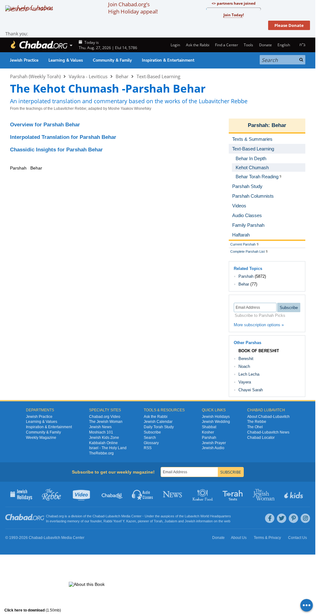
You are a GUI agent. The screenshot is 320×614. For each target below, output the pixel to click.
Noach (244, 366)
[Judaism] (39, 45)
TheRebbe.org (101, 453)
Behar (122, 76)
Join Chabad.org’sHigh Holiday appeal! (133, 8)
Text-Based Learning (158, 76)
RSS (148, 448)
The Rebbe (256, 421)
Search (150, 437)
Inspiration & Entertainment (168, 60)
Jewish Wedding (216, 421)
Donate (265, 45)
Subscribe (152, 432)
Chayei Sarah (250, 390)
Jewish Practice (24, 60)
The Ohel (255, 427)
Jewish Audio (213, 448)
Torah (158, 521)
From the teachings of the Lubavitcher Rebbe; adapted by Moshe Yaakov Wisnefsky (80, 108)
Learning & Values (65, 60)
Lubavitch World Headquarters (208, 516)
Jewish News (100, 427)
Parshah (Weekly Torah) (35, 76)
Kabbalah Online (103, 443)
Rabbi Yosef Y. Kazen (119, 521)
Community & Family (112, 60)
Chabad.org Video (104, 416)
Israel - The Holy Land (108, 448)
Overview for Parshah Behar (45, 125)
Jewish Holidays (216, 416)
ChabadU (112, 494)
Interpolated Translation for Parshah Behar (63, 137)
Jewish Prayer (214, 443)
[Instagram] (305, 518)
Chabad (98, 516)
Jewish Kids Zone (104, 437)
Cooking (203, 494)
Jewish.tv (82, 494)
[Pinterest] (293, 518)
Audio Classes (142, 494)
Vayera (244, 382)
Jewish (190, 521)
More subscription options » (259, 324)
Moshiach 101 (101, 432)
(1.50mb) (32, 610)
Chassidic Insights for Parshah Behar (56, 150)
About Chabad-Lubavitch (268, 416)
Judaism (170, 521)
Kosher (208, 432)
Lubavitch (113, 516)
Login (175, 45)
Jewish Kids (294, 494)
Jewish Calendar (158, 421)
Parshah (258, 125)
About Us (239, 537)
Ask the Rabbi (197, 45)
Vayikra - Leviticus (88, 76)
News (173, 494)
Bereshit (245, 358)
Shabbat (209, 427)
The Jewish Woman (105, 421)
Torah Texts (233, 494)
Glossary (151, 443)
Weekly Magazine (41, 437)
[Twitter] (281, 518)
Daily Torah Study (159, 427)
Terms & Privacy (267, 537)
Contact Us (297, 537)
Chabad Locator (261, 437)
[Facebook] (269, 518)
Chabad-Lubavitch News (268, 432)
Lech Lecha (248, 374)
